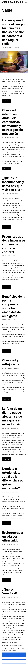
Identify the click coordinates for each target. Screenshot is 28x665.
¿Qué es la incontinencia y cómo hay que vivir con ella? (13, 184)
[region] (14, 652)
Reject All (14, 662)
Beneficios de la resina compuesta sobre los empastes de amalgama (13, 306)
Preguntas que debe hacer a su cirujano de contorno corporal (13, 244)
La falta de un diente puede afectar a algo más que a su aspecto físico (12, 416)
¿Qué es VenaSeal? (10, 591)
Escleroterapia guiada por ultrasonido (12, 536)
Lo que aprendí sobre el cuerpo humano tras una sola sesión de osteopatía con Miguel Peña (13, 32)
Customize (14, 658)
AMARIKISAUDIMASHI (12, 2)
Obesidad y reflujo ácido (11, 362)
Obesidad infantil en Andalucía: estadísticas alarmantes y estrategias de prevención (12, 122)
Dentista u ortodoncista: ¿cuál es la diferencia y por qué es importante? (13, 478)
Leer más (6, 101)
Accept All (14, 654)
